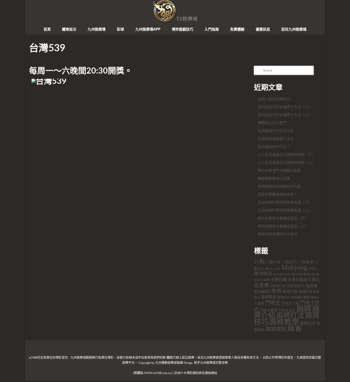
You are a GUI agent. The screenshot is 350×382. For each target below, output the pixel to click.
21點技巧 (289, 262)
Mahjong (294, 267)
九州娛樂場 (97, 29)
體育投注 (69, 29)
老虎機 (311, 286)
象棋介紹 (290, 291)
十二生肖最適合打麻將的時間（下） (286, 155)
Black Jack (272, 268)
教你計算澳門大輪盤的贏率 (279, 171)
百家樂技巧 (296, 286)
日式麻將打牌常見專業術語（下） (285, 202)
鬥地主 (272, 303)
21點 (259, 261)
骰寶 (261, 303)
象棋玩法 (283, 297)
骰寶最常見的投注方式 (276, 131)
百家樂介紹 (278, 286)
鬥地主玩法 (287, 310)
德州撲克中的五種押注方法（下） (285, 107)
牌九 (316, 280)
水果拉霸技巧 (299, 280)
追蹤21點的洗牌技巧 (274, 99)
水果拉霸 (279, 279)
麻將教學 (284, 322)
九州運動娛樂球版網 (169, 363)
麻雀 (294, 329)
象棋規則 (296, 297)
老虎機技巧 (262, 292)
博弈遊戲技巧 (182, 29)
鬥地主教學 (269, 310)
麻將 (303, 309)
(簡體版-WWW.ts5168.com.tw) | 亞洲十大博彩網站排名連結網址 (175, 373)
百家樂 (261, 285)
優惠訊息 (263, 29)
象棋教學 (268, 297)
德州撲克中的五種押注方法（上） (285, 115)
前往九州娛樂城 (293, 29)
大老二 (312, 268)
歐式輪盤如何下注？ (274, 147)
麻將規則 (276, 329)
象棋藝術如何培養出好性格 (279, 186)
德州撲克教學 (300, 274)
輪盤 (306, 297)
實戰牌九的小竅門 (272, 123)
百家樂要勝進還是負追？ (277, 194)
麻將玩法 (307, 323)
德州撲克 (263, 273)
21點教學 (306, 262)
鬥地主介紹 (290, 303)
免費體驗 (237, 29)
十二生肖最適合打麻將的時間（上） (286, 163)
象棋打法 (305, 292)
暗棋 (266, 280)
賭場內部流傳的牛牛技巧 (277, 234)
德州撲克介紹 (281, 274)
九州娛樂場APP (147, 29)
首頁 (47, 29)
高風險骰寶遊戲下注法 (276, 139)
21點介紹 (273, 262)
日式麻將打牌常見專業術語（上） (285, 210)
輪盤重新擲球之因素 (274, 178)
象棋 (276, 291)
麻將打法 (290, 315)
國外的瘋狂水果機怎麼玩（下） (283, 218)
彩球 (120, 29)
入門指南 (211, 29)
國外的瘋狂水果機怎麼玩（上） (283, 226)
